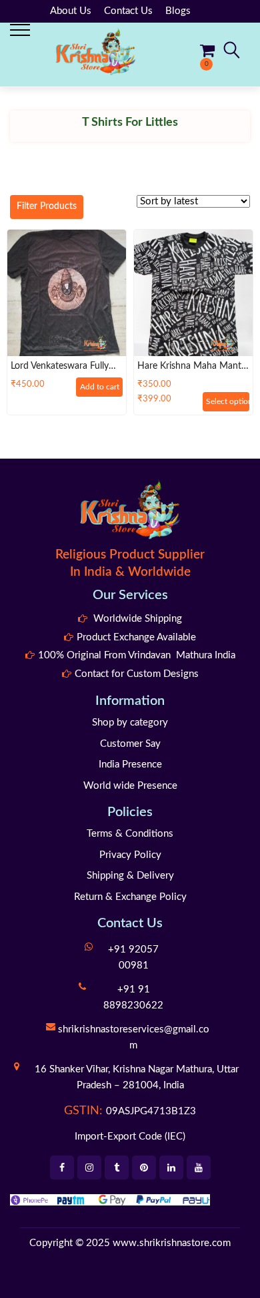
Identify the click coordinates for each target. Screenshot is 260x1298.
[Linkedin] (171, 1168)
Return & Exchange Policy (130, 897)
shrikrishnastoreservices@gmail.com (133, 1037)
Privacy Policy (130, 855)
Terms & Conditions (130, 834)
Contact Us (128, 11)
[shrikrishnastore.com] (95, 51)
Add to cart (99, 387)
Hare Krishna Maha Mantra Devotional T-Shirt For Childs (193, 367)
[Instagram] (89, 1168)
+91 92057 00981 (133, 958)
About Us (70, 11)
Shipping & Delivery (130, 876)
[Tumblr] (117, 1168)
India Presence (130, 764)
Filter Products (47, 206)
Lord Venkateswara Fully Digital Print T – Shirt (60, 367)
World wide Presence (130, 786)
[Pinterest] (144, 1168)
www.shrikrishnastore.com (172, 1243)
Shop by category (130, 723)
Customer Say (130, 744)
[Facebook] (62, 1168)
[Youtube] (199, 1168)
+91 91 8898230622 (133, 997)
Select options (227, 401)
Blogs (178, 11)
